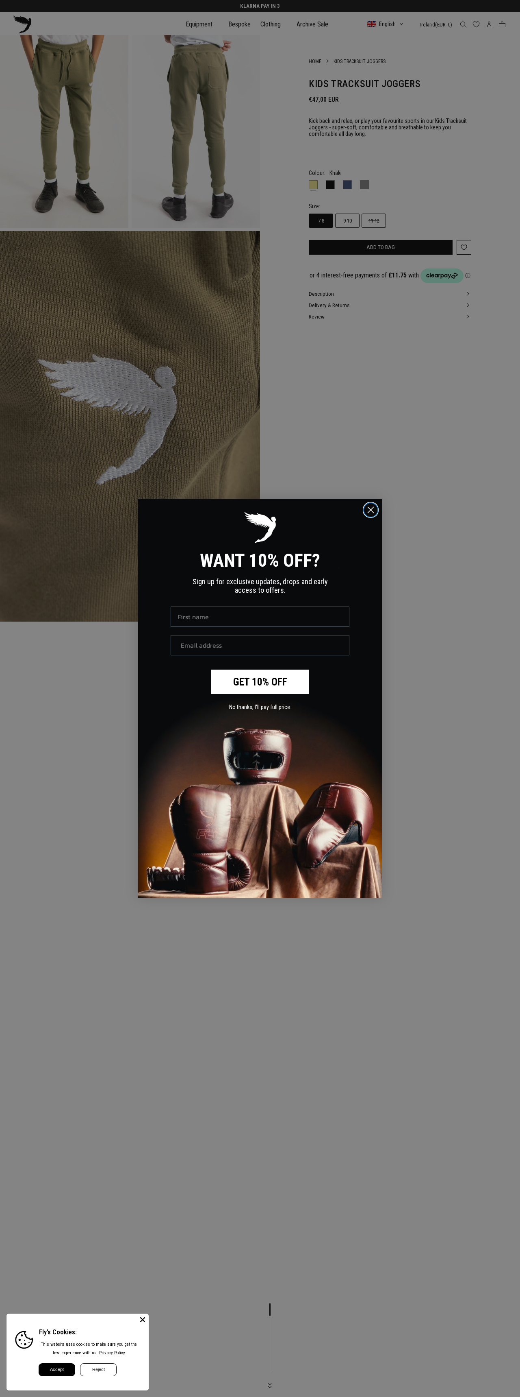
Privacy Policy (112, 1353)
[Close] (143, 1320)
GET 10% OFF (260, 682)
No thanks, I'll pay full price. (260, 707)
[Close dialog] (371, 510)
